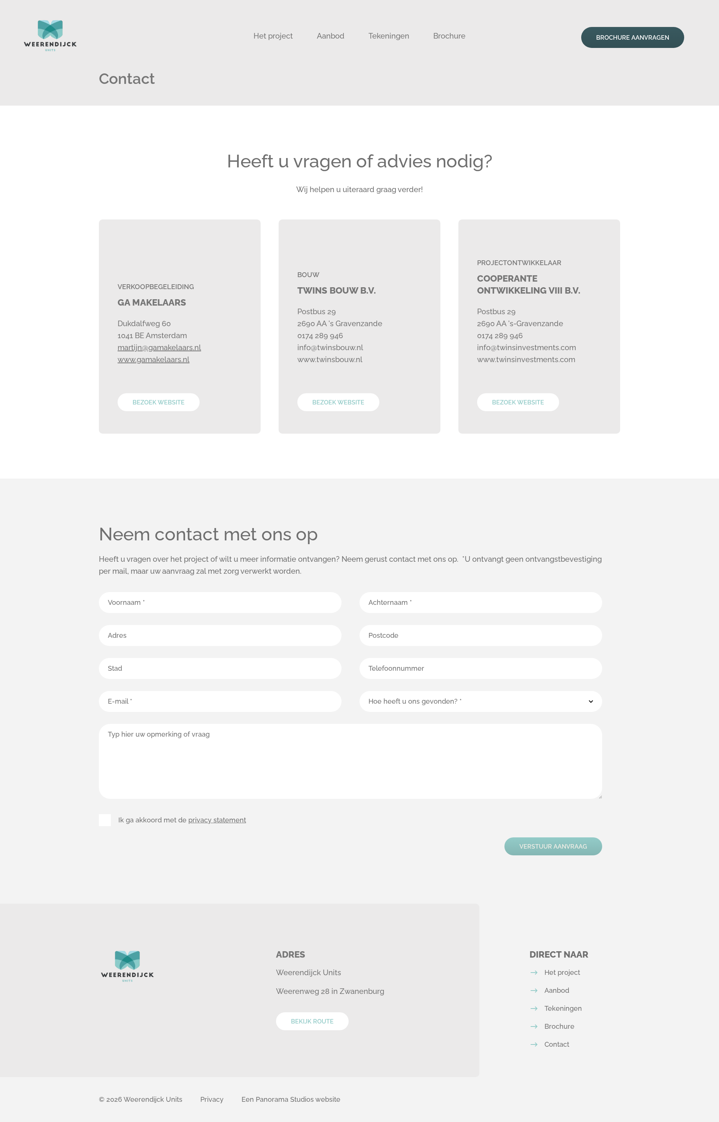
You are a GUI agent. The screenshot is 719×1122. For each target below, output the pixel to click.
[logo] (50, 36)
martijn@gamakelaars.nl (159, 347)
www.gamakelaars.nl (153, 359)
